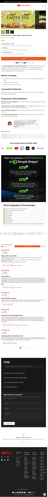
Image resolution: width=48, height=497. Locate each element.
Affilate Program (18, 461)
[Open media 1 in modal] (32, 12)
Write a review (27, 246)
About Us (18, 457)
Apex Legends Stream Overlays (34, 463)
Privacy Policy (42, 464)
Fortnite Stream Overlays (34, 458)
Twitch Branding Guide (26, 472)
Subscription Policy (43, 470)
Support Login (42, 479)
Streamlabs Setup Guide (27, 463)
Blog (17, 459)
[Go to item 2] (7, 32)
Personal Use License (42, 475)
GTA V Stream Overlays (34, 477)
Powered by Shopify (29, 494)
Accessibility (43, 472)
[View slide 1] (21, 442)
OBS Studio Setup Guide (25, 459)
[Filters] (42, 246)
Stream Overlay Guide (26, 468)
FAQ (17, 465)
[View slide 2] (23, 442)
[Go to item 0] (3, 32)
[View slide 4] (25, 442)
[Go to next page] (29, 348)
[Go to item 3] (12, 32)
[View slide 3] (24, 442)
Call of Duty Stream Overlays (34, 472)
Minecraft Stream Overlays (34, 468)
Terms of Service (42, 461)
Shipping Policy (42, 467)
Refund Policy (42, 458)
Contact (18, 464)
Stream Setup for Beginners (26, 476)
